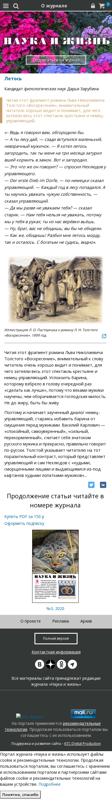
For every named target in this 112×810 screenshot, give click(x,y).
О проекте (30, 621)
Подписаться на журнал (56, 60)
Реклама (60, 621)
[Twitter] (91, 485)
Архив (86, 621)
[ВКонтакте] (103, 485)
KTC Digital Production (82, 743)
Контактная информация (56, 652)
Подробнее (49, 784)
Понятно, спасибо (20, 794)
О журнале (54, 6)
